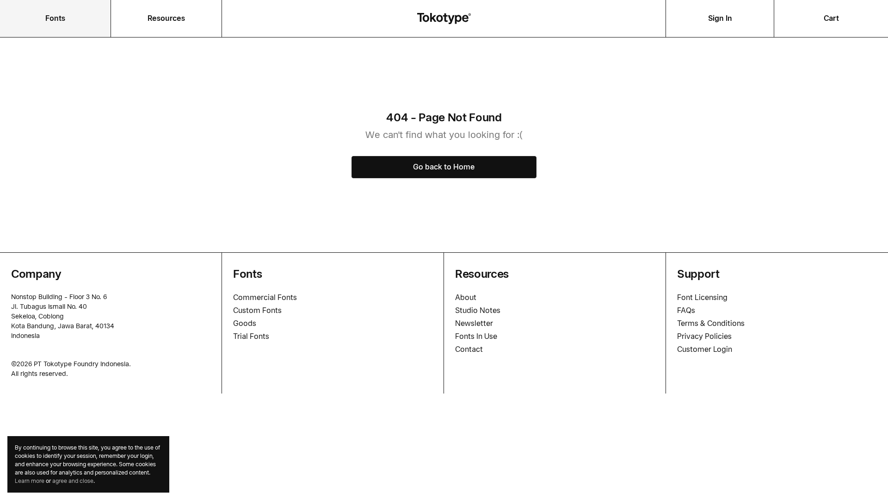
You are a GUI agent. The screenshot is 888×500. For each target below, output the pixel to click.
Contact (469, 349)
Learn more (29, 480)
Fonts (55, 18)
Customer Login (704, 349)
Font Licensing (702, 297)
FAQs (686, 310)
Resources (166, 18)
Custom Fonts (257, 310)
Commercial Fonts (265, 297)
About (465, 297)
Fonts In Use (476, 336)
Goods (244, 323)
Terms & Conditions (711, 323)
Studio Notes (477, 310)
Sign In (720, 18)
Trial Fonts (251, 336)
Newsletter (474, 323)
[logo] (444, 18)
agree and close (72, 480)
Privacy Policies (704, 336)
